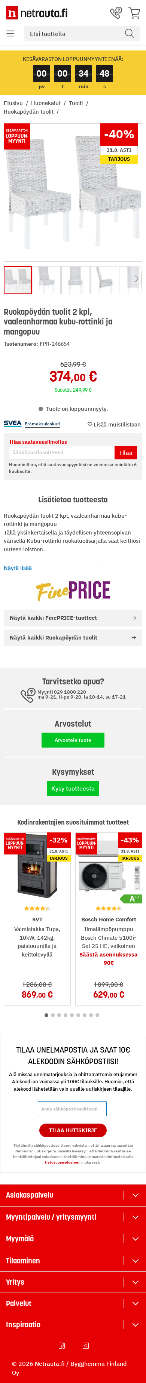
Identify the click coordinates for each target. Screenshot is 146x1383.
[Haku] (129, 33)
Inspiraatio (23, 1325)
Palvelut (18, 1303)
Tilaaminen (23, 1261)
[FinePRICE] (73, 591)
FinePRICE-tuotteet (53, 617)
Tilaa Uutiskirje (73, 1130)
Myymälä (20, 1239)
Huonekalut (46, 103)
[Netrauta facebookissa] (62, 1345)
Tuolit (77, 103)
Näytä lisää (18, 568)
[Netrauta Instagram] (86, 1345)
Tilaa (126, 452)
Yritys (15, 1282)
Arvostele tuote (73, 740)
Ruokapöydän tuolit (29, 111)
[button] (10, 33)
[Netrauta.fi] (36, 12)
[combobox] (82, 33)
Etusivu (14, 103)
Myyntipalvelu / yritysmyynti (51, 1217)
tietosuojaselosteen (62, 1162)
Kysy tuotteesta (73, 788)
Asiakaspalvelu (29, 1195)
